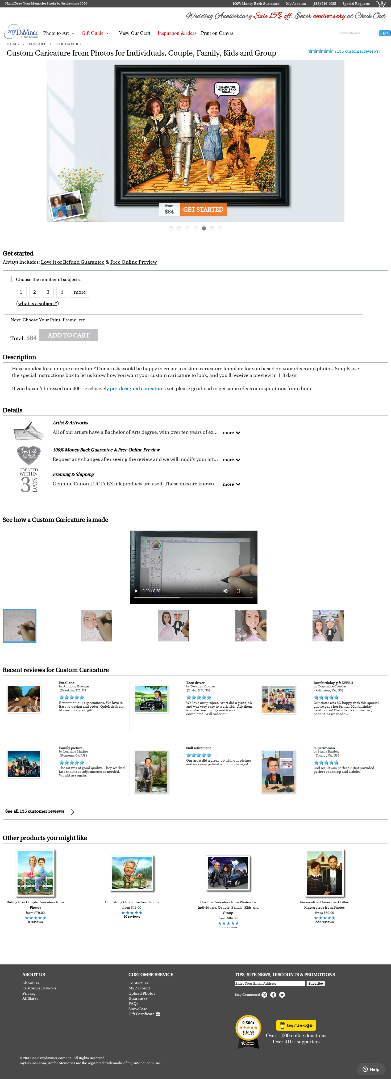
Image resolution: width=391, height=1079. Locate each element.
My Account (296, 3)
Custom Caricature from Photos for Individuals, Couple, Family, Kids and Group (228, 907)
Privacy (29, 993)
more (80, 292)
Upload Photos (141, 993)
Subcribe (316, 983)
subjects (71, 279)
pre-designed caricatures (138, 388)
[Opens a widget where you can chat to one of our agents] (371, 1069)
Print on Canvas (217, 33)
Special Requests (356, 3)
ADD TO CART (69, 335)
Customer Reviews (39, 988)
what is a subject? (37, 303)
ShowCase (137, 1008)
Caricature (68, 44)
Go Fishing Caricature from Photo (132, 902)
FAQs (133, 1003)
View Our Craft (134, 33)
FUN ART (37, 44)
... (227, 714)
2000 (83, 3)
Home (13, 44)
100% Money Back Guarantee (256, 3)
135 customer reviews (357, 51)
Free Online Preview (133, 262)
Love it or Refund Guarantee (73, 262)
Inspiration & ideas (177, 33)
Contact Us (138, 983)
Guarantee (138, 998)
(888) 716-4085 (324, 3)
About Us (30, 983)
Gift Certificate (141, 1014)
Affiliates (30, 998)
